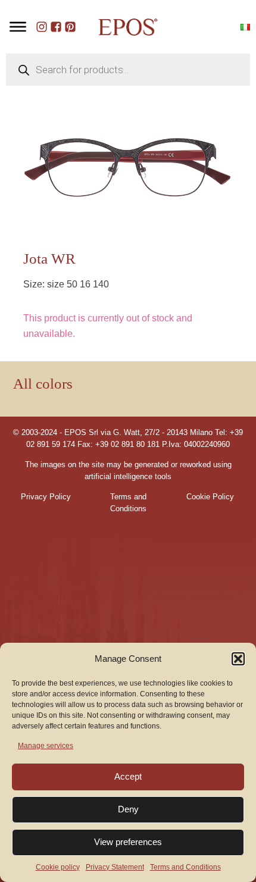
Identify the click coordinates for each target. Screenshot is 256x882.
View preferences (128, 842)
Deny (128, 809)
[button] (238, 659)
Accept (128, 776)
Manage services (45, 746)
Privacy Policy (46, 497)
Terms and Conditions (185, 867)
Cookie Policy (210, 497)
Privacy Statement (115, 867)
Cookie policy (58, 867)
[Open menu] (18, 27)
